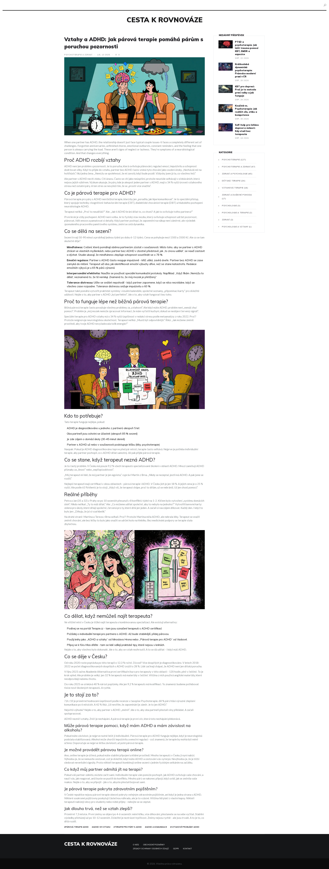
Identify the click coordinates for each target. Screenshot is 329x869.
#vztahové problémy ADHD (184, 827)
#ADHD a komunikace (156, 827)
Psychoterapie (234, 159)
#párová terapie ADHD (76, 827)
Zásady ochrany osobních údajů (151, 848)
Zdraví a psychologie (237, 174)
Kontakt (187, 848)
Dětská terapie (233, 181)
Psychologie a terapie (237, 212)
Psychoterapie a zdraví (78, 55)
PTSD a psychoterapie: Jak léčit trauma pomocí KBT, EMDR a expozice (246, 48)
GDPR (176, 848)
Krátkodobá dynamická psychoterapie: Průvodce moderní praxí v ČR (245, 70)
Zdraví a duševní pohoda (237, 197)
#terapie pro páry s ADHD (128, 827)
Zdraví (227, 219)
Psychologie (231, 205)
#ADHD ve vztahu (101, 827)
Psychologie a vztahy (237, 227)
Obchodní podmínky (154, 844)
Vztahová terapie (235, 188)
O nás (136, 844)
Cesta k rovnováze (165, 19)
